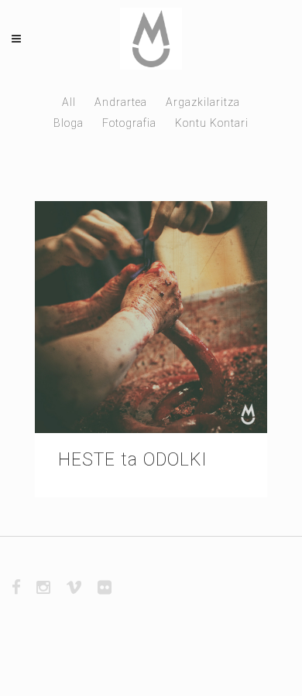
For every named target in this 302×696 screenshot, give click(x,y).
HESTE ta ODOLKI (133, 459)
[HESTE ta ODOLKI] (151, 317)
